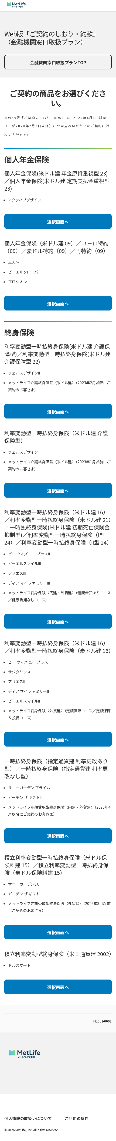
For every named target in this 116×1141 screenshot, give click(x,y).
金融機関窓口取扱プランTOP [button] (58, 62)
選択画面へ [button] (58, 221)
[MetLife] (24, 1056)
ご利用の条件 (76, 1118)
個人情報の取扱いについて (28, 1118)
